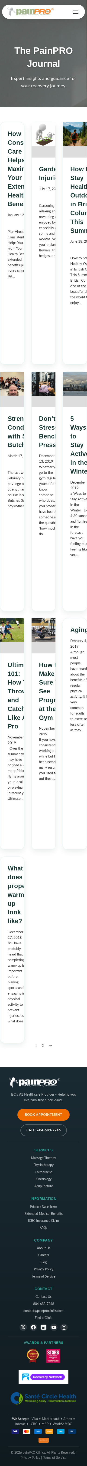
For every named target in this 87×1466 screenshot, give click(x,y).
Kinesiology (43, 1179)
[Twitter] (23, 1327)
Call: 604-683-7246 (43, 1130)
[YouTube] (54, 1327)
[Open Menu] (75, 12)
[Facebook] (33, 1327)
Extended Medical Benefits (44, 1214)
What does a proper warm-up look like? (18, 895)
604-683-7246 (43, 1304)
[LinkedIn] (43, 1327)
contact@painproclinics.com (43, 1311)
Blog (43, 1262)
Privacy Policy (43, 1269)
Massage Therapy (43, 1158)
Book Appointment (43, 1115)
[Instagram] (64, 1327)
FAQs (43, 1227)
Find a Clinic (43, 1318)
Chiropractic (43, 1172)
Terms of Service (43, 1276)
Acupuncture (43, 1186)
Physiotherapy (43, 1165)
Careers (43, 1255)
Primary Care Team (43, 1206)
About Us (43, 1248)
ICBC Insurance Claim (43, 1220)
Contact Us (43, 1296)
